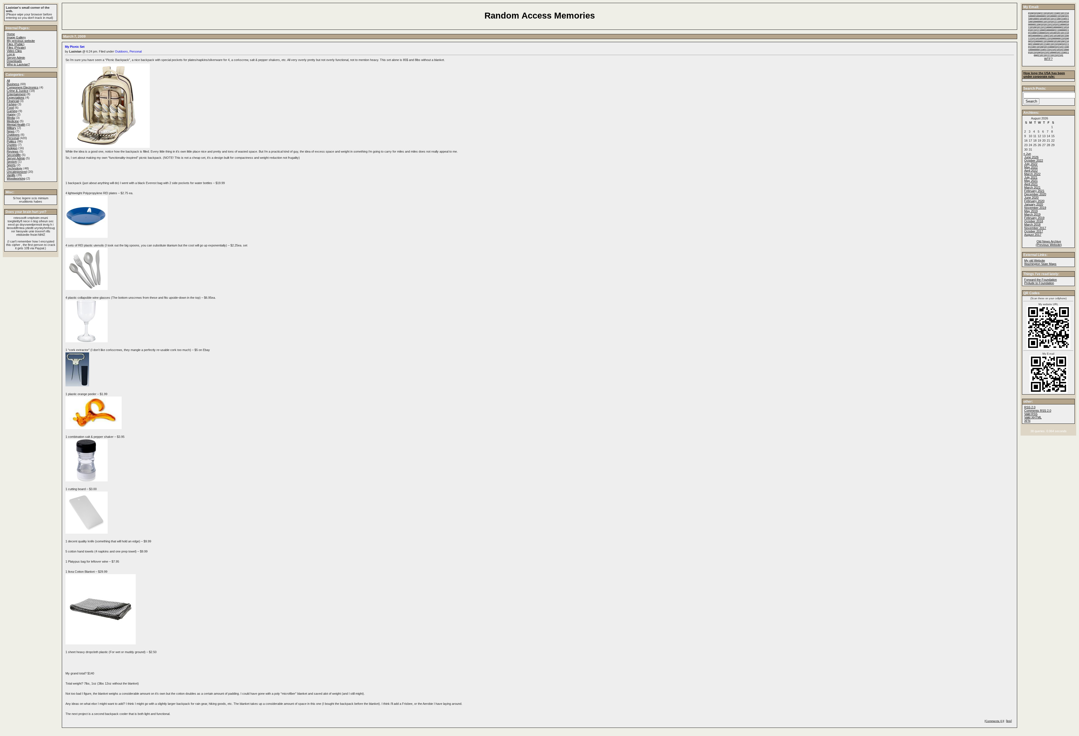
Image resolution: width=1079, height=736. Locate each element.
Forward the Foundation (1040, 279)
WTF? (1048, 58)
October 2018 (1033, 221)
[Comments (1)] (994, 721)
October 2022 (1033, 160)
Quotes (12, 144)
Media (11, 117)
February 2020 (1034, 201)
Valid (1033, 417)
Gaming (12, 111)
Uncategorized (17, 171)
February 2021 (1034, 191)
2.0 (1029, 407)
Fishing (12, 104)
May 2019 (1031, 211)
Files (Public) (15, 44)
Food (10, 107)
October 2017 (1033, 231)
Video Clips (14, 51)
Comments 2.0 (1037, 410)
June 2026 (1031, 157)
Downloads (14, 61)
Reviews (13, 151)
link (1009, 721)
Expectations (15, 97)
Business (13, 84)
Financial (13, 101)
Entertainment (16, 94)
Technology (14, 168)
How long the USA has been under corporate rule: (1044, 74)
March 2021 (1032, 187)
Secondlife (14, 155)
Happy (11, 114)
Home (11, 34)
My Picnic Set (75, 46)
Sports (11, 165)
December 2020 (1035, 194)
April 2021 (1031, 184)
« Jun (1027, 153)
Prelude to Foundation (1039, 283)
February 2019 (1034, 217)
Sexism (12, 161)
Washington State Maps (1040, 264)
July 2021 (1030, 177)
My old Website (1034, 260)
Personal (136, 51)
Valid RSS (1030, 414)
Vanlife (11, 175)
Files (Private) (16, 47)
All (8, 80)
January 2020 (1033, 204)
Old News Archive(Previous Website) (1049, 243)
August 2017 (1032, 234)
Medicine (13, 121)
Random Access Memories (539, 16)
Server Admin (16, 57)
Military (11, 128)
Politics (11, 141)
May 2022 (1031, 167)
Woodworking (16, 178)
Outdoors (121, 51)
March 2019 (1032, 214)
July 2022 (1030, 164)
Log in (11, 54)
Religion (12, 148)
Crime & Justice (17, 90)
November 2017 (1035, 228)
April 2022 (1031, 170)
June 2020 (1031, 197)
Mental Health (16, 124)
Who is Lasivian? (18, 64)
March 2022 (1032, 174)
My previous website (21, 40)
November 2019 (1035, 207)
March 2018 (1032, 224)
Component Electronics (22, 87)
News (11, 131)
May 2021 (1031, 180)
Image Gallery (16, 37)
